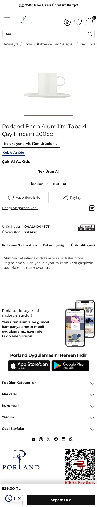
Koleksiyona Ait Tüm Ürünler (29, 144)
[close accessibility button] (19, 498)
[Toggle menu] (10, 20)
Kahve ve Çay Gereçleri (56, 44)
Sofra (28, 44)
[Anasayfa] (24, 20)
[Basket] (89, 20)
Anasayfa (11, 44)
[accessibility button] (8, 498)
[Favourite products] (78, 20)
